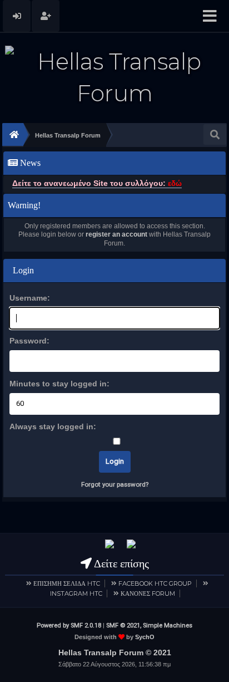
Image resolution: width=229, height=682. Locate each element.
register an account (116, 234)
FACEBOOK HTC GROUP (155, 583)
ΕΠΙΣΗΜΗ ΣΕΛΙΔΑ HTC (66, 583)
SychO (145, 637)
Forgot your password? (114, 484)
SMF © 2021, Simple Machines (149, 625)
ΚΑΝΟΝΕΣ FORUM (148, 593)
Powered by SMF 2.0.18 (69, 625)
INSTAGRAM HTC (76, 593)
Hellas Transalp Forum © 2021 (114, 652)
